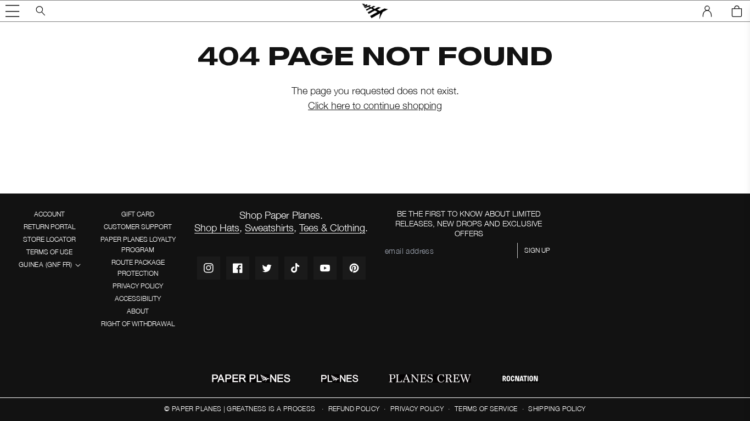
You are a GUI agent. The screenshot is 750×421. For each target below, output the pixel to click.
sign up (537, 250)
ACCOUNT (49, 214)
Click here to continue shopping (375, 105)
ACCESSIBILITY (138, 298)
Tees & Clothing (332, 228)
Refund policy (354, 409)
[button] (12, 11)
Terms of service (486, 409)
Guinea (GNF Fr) (45, 264)
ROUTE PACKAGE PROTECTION (138, 267)
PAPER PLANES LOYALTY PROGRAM (138, 244)
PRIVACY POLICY (138, 286)
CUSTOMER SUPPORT (138, 227)
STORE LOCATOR (49, 239)
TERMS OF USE (49, 252)
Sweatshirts (269, 228)
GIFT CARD (137, 214)
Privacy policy (417, 409)
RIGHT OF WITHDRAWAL (138, 324)
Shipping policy (556, 409)
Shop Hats (216, 228)
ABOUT (138, 311)
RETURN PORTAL (49, 227)
